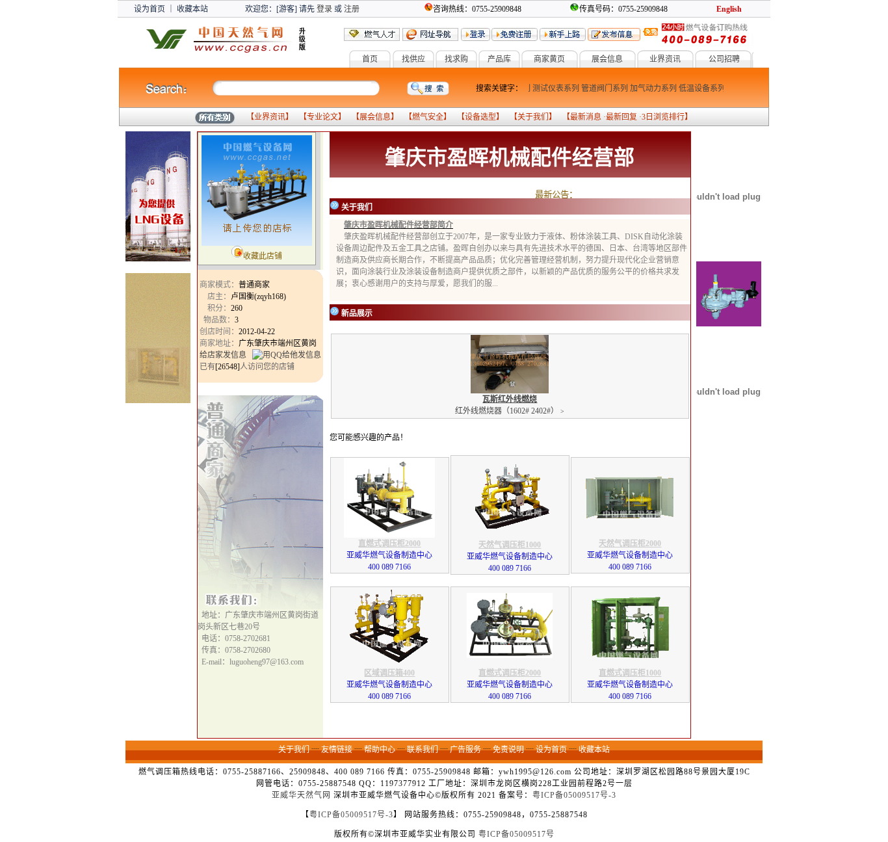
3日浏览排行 (663, 117)
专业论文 (322, 117)
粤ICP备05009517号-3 (574, 795)
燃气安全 (427, 117)
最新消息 (585, 117)
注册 (351, 9)
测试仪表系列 (549, 88)
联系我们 (422, 749)
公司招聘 (724, 59)
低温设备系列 (695, 88)
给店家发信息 (223, 355)
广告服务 (465, 749)
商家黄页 (549, 59)
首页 (370, 59)
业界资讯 (665, 59)
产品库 (499, 59)
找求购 (456, 59)
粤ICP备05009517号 (516, 834)
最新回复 (621, 117)
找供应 (413, 59)
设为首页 (149, 9)
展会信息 (607, 59)
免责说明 (508, 749)
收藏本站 (192, 9)
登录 (324, 9)
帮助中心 (379, 749)
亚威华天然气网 (301, 795)
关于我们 (533, 117)
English (729, 9)
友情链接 (336, 749)
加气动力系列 (646, 88)
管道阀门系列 (598, 88)
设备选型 (480, 117)
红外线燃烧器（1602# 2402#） (509, 405)
